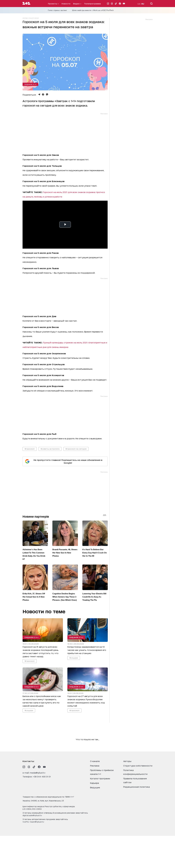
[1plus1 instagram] (24, 767)
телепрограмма (92, 3)
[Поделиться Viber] (47, 94)
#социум (73, 658)
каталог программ (100, 778)
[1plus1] (26, 3)
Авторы (127, 761)
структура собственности (137, 765)
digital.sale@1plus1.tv (32, 815)
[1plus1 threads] (29, 767)
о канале (95, 761)
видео (76, 3)
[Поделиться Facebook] (43, 94)
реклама (94, 765)
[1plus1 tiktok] (34, 767)
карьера (94, 783)
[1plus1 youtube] (44, 767)
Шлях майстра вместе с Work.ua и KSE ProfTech (93, 10)
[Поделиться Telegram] (39, 94)
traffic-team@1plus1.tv (33, 822)
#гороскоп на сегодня (75, 449)
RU (142, 4)
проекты (53, 3)
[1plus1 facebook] (39, 767)
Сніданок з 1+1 (30, 84)
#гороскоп (30, 449)
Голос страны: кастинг (57, 10)
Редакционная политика (136, 786)
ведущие (95, 787)
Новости (65, 3)
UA (138, 4)
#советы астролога (50, 449)
